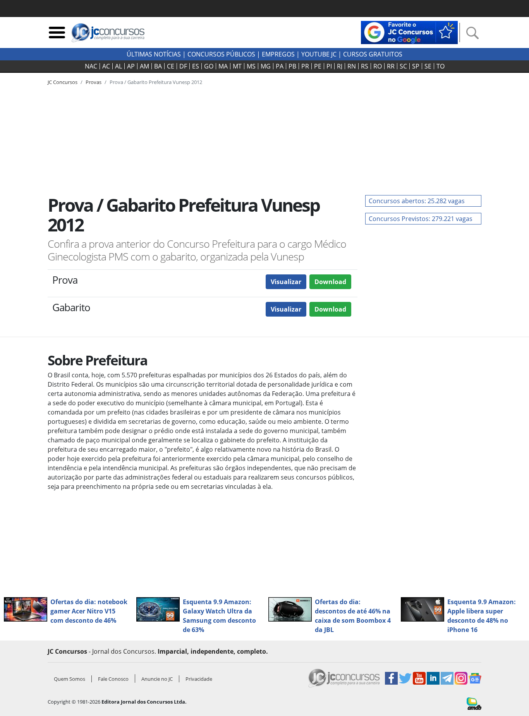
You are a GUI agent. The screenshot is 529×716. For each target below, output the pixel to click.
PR (305, 66)
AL (118, 66)
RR (391, 66)
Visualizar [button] (286, 281)
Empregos (278, 54)
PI (329, 66)
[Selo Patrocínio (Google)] (409, 31)
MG (266, 66)
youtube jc (319, 54)
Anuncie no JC (157, 678)
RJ (339, 66)
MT (237, 66)
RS (364, 66)
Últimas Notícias (154, 54)
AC (106, 66)
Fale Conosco (113, 678)
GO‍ (208, 66)
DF (183, 66)
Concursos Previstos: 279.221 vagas (420, 218)
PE (317, 66)
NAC (91, 66)
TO (440, 66)
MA (223, 66)
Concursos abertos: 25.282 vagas (417, 201)
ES (195, 66)
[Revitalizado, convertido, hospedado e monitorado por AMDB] (474, 703)
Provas (93, 82)
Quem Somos (69, 678)
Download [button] (330, 281)
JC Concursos (62, 82)
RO (377, 66)
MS (251, 66)
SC (403, 66)
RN (351, 66)
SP (415, 66)
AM (144, 66)
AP (131, 66)
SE (427, 66)
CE (170, 66)
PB (292, 66)
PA (279, 66)
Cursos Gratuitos (372, 54)
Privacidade (198, 678)
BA (158, 66)
